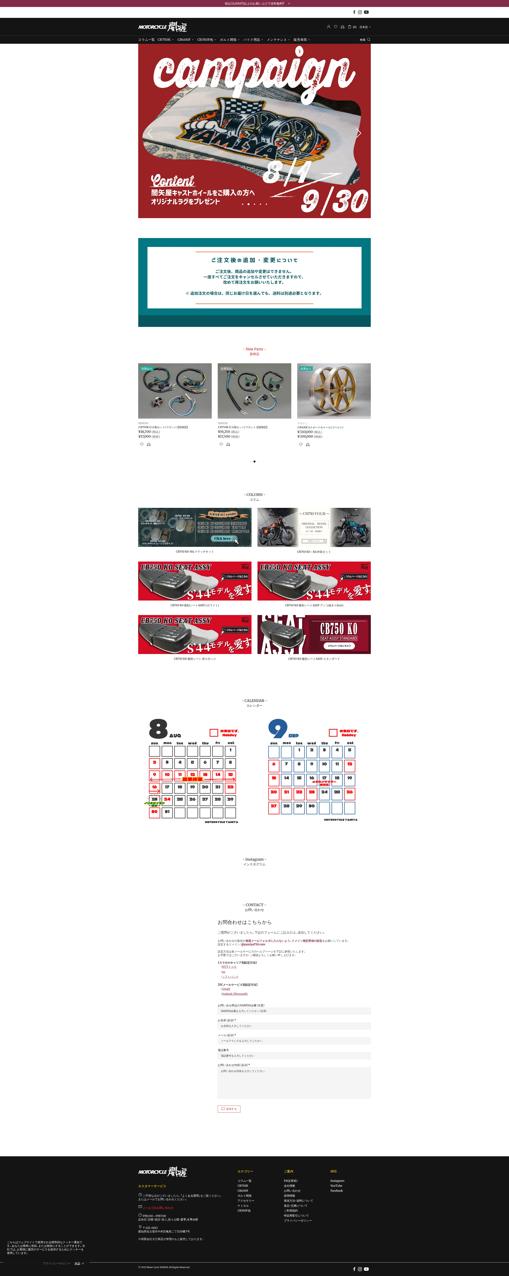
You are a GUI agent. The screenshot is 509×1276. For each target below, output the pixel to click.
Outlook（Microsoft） (235, 994)
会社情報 (289, 1186)
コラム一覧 (245, 1181)
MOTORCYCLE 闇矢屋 (162, 26)
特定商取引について (296, 1215)
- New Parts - (254, 351)
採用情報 (289, 1195)
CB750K (243, 1186)
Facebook (336, 1190)
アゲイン (143, 423)
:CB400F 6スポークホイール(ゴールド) (161, 427)
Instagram (337, 1181)
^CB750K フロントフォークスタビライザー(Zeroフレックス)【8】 (254, 429)
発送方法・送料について (298, 1200)
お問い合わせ (292, 1190)
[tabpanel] (254, 131)
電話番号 (223, 1050)
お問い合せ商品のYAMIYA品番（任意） (241, 1005)
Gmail (226, 989)
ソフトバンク (230, 977)
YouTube (336, 1186)
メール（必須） (226, 1035)
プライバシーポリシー (298, 1220)
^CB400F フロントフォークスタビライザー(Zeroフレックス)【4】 (333, 429)
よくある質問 (190, 1195)
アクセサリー (246, 1200)
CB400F (243, 1190)
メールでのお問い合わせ (158, 1207)
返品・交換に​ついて (296, 1205)
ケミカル (243, 1205)
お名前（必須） (226, 1020)
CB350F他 (244, 1210)
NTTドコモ (229, 967)
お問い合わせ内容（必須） (233, 1065)
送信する (231, 1109)
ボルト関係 (245, 1195)
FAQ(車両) (290, 1181)
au (223, 972)
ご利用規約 (291, 1210)
